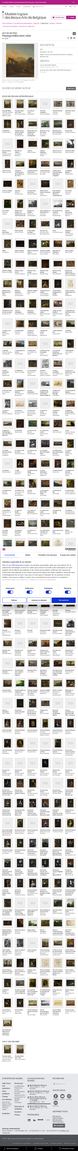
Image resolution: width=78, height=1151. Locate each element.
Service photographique (20, 1090)
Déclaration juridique (56, 1143)
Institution (59, 23)
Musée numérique (18, 1101)
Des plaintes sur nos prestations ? (22, 1143)
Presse (18, 6)
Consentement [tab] (10, 555)
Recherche (23, 26)
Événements (27, 6)
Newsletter (60, 1125)
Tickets (72, 17)
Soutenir (18, 1112)
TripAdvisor (56, 1106)
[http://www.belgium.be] (34, 1120)
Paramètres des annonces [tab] (47, 555)
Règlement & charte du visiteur (6, 1107)
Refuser (14, 600)
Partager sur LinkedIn (71, 38)
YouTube (62, 1099)
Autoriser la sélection (39, 600)
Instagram (69, 1099)
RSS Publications (58, 1122)
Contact (11, 6)
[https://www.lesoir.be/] (40, 1119)
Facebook (55, 1099)
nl (66, 6)
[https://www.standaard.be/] (48, 1119)
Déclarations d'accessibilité (40, 1143)
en (75, 6)
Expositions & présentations (22, 23)
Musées (52, 23)
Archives (17, 1093)
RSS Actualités (57, 1120)
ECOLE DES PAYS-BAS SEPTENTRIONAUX (55, 71)
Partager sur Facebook (68, 38)
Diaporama (70, 88)
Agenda (36, 23)
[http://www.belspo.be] (29, 1120)
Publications (18, 1088)
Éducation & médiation (10, 26)
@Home (31, 26)
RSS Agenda (57, 1116)
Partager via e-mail (74, 38)
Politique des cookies (70, 1143)
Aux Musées (7, 1099)
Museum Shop (7, 1104)
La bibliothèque (19, 1086)
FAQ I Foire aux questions (6, 1085)
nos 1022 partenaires (16, 565)
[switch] (29, 592)
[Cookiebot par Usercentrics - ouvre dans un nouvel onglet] (67, 549)
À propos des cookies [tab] (68, 555)
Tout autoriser (64, 600)
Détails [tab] (27, 555)
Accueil (4, 6)
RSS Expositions (58, 1118)
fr (70, 6)
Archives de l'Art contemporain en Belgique (20, 1097)
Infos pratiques (7, 23)
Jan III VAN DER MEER (49, 66)
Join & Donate (59, 17)
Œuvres (74, 33)
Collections (44, 23)
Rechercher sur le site (33, 6)
